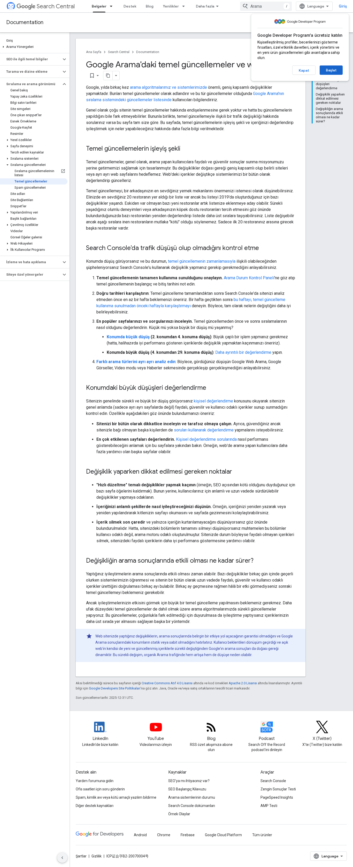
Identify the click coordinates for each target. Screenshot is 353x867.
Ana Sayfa (93, 52)
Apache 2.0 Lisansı (243, 683)
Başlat (331, 70)
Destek (130, 6)
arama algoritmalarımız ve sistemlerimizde (168, 87)
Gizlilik (96, 856)
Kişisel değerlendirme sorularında (206, 439)
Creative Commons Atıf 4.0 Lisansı (167, 683)
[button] (33, 47)
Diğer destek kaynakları (94, 806)
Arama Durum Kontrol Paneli (249, 277)
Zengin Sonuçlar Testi (278, 789)
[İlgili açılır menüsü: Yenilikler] (185, 6)
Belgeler (99, 6)
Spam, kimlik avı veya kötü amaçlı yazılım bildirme (116, 797)
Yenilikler (171, 6)
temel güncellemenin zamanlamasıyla (201, 261)
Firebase (188, 835)
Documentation (24, 22)
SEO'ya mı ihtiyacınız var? (189, 781)
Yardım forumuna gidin (94, 781)
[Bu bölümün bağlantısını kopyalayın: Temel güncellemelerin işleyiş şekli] (185, 149)
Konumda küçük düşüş (128, 336)
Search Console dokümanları (191, 806)
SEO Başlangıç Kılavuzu (187, 789)
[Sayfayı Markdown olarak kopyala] (108, 75)
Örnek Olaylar (179, 814)
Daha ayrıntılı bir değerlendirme (243, 352)
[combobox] (266, 6)
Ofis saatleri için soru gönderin (100, 789)
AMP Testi (268, 806)
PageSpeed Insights (276, 797)
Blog (150, 6)
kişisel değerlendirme (213, 401)
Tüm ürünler (262, 835)
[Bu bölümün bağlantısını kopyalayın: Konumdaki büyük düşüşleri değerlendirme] (211, 388)
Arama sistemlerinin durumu (191, 797)
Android (140, 835)
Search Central (56, 6)
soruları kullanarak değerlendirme (204, 430)
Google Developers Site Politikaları (114, 688)
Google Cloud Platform (223, 835)
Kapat (304, 70)
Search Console (273, 781)
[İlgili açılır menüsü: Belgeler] (112, 6)
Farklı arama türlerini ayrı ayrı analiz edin (135, 361)
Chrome (163, 835)
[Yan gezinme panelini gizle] (62, 858)
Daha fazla (205, 6)
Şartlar (81, 856)
